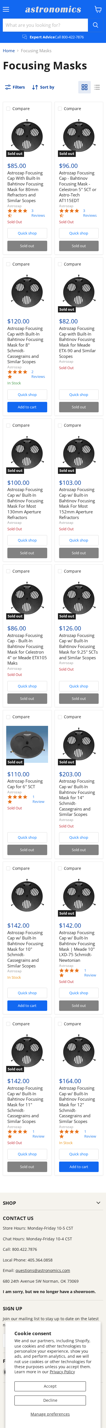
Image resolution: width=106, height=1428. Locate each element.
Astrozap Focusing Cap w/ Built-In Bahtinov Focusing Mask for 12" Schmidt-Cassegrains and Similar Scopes (77, 1104)
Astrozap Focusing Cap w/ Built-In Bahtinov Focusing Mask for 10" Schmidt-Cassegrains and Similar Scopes (25, 949)
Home (9, 50)
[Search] (95, 25)
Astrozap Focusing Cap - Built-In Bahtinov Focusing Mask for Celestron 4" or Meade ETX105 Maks (27, 649)
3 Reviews (38, 213)
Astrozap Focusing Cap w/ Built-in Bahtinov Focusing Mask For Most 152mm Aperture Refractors (77, 503)
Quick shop (27, 233)
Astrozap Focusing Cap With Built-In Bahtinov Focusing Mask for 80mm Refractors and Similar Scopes (25, 186)
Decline (50, 1400)
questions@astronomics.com (43, 1270)
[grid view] (84, 87)
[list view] (97, 87)
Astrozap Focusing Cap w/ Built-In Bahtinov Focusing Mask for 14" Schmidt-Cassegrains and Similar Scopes (77, 797)
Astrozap (14, 205)
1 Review (38, 799)
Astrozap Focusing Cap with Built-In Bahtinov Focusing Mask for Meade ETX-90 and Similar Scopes (77, 342)
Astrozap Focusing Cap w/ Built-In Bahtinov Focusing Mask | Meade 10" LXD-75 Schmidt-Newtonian (77, 946)
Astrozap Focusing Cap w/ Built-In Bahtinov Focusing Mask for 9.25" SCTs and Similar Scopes (78, 646)
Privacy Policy (62, 1371)
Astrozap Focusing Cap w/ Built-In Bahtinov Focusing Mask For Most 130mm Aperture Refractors (25, 503)
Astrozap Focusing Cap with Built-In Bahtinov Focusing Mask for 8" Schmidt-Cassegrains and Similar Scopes (25, 344)
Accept (50, 1386)
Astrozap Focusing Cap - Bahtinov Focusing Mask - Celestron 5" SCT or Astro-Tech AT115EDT (77, 186)
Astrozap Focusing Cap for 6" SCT (25, 783)
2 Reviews (38, 374)
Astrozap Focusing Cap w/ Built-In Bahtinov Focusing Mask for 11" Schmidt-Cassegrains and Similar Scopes (25, 1104)
